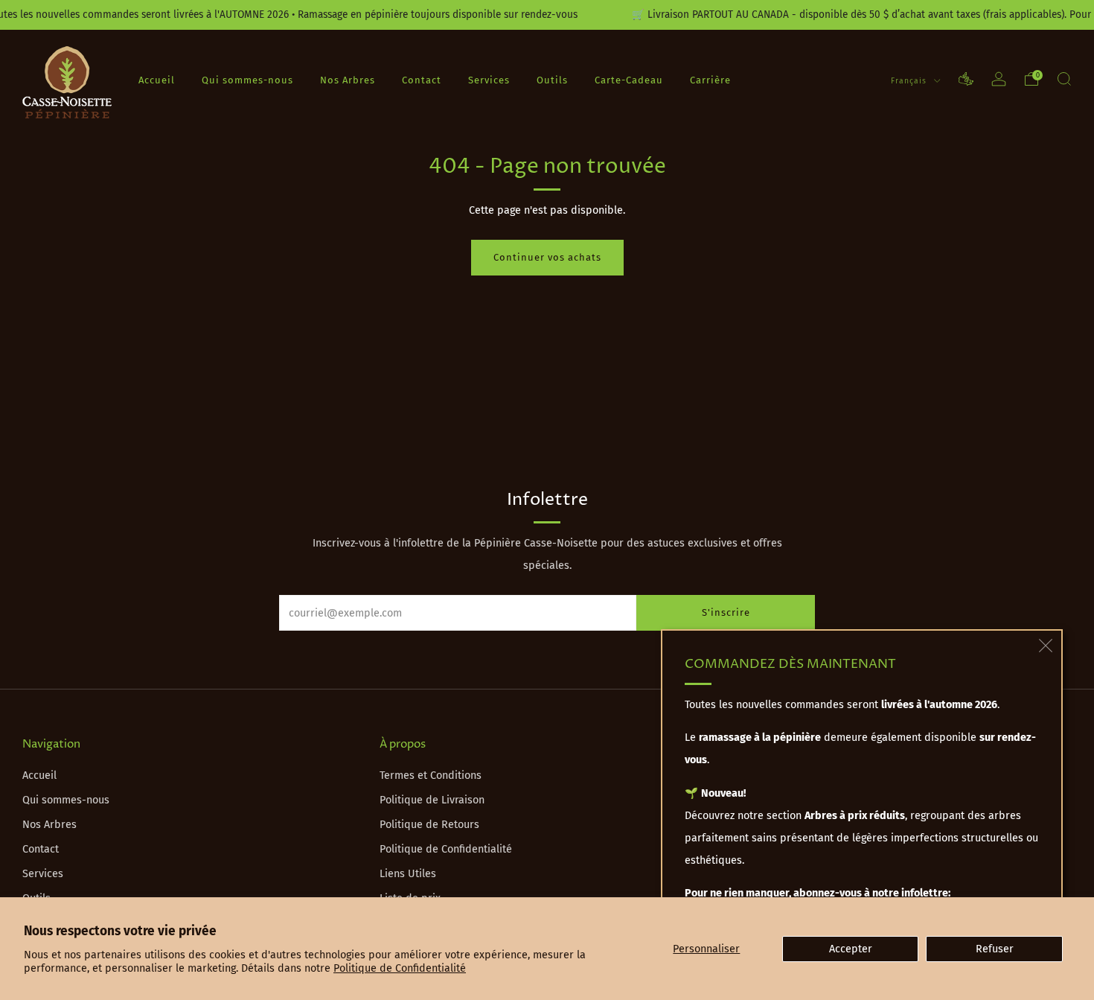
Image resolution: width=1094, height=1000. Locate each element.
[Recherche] (1064, 78)
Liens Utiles (408, 873)
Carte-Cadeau (629, 79)
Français (910, 80)
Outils (552, 79)
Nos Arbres (347, 79)
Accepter (850, 949)
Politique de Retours (429, 824)
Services (489, 79)
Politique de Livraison (432, 800)
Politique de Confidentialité (399, 968)
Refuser (995, 949)
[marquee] (547, 15)
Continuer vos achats (547, 257)
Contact (421, 79)
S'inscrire (726, 612)
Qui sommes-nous (247, 79)
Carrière (710, 79)
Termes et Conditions (431, 775)
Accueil (156, 79)
